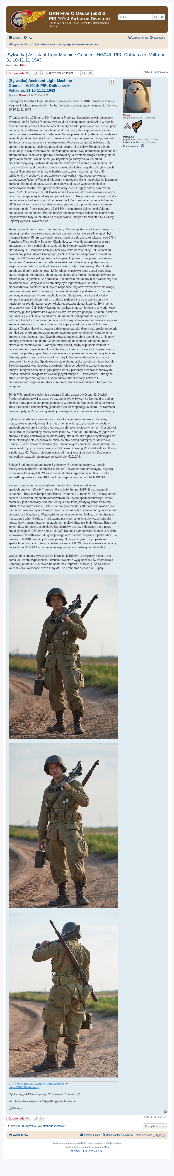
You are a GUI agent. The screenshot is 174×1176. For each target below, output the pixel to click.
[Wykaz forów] (28, 18)
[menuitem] (28, 37)
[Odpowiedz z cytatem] (112, 81)
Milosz (24, 65)
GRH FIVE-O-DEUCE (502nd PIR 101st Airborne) (37, 1083)
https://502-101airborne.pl (24, 1087)
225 (132, 137)
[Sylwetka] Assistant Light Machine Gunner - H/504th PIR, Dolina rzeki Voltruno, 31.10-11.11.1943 (86, 57)
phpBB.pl (104, 1147)
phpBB (80, 1143)
